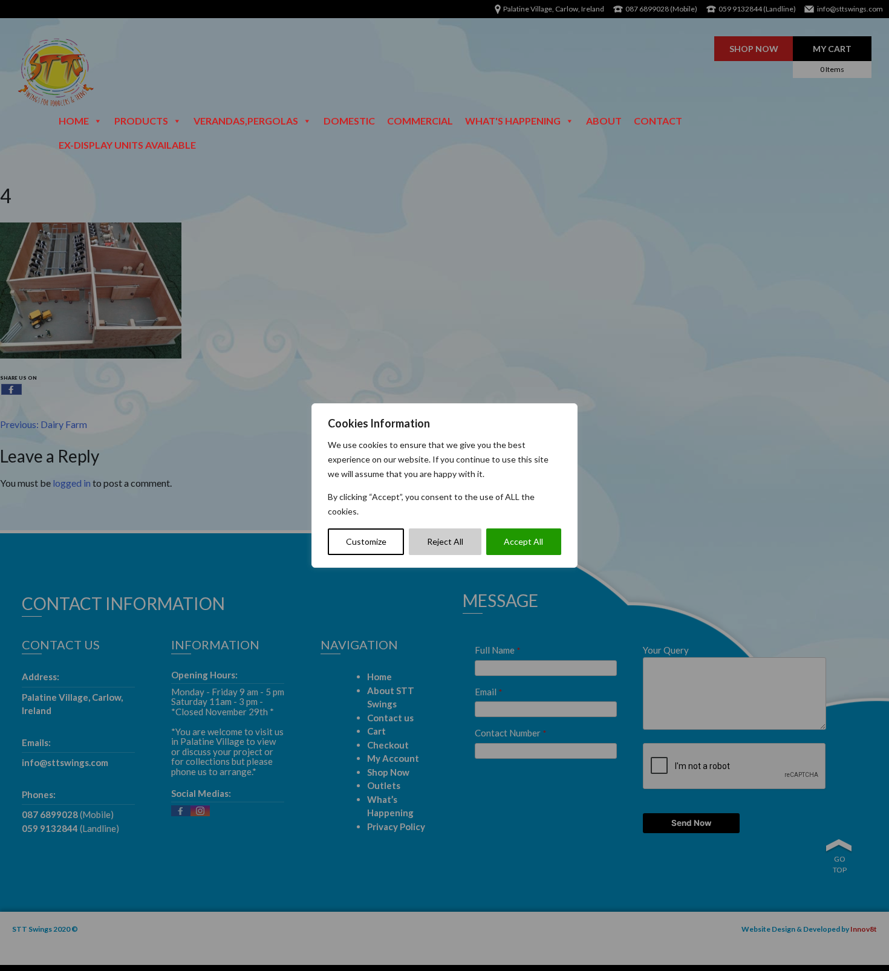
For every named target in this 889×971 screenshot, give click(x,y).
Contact (658, 120)
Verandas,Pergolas (246, 120)
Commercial (420, 120)
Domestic (349, 120)
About (604, 120)
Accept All (523, 541)
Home (74, 120)
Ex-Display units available (127, 145)
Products (141, 120)
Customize (366, 541)
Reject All (445, 541)
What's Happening (513, 120)
